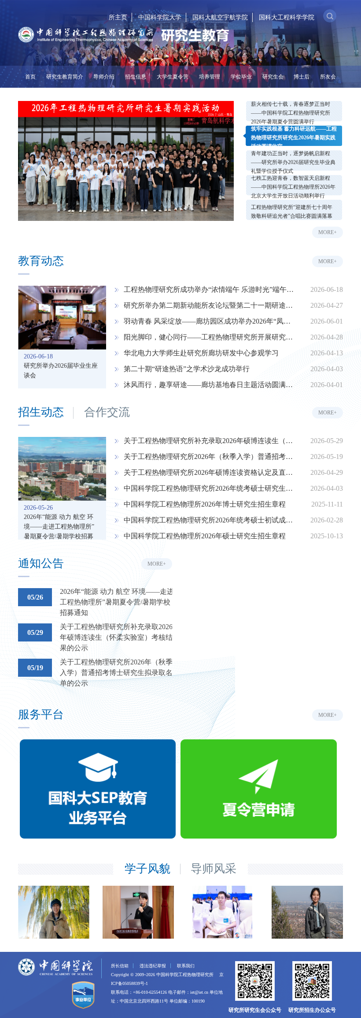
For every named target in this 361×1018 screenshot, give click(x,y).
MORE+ (327, 232)
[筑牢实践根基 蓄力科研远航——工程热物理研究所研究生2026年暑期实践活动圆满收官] (126, 161)
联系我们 (186, 965)
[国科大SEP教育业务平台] (98, 790)
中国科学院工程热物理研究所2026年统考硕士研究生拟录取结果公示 (209, 488)
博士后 (301, 77)
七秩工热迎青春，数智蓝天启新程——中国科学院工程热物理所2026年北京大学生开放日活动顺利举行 (293, 187)
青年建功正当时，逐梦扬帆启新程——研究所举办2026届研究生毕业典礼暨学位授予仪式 (293, 162)
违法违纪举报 (153, 965)
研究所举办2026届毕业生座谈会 (61, 369)
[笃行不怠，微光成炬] (308, 912)
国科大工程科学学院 (286, 17)
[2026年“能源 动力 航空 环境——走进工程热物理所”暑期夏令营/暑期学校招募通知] (62, 469)
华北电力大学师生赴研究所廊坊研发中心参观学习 (201, 353)
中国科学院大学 (159, 17)
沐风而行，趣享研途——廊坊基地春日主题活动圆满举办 (209, 384)
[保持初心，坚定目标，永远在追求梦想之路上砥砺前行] (224, 912)
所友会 (328, 77)
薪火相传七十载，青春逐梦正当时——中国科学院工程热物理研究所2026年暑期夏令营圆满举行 (290, 113)
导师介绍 (103, 77)
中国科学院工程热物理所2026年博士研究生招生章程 (205, 504)
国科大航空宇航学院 (220, 17)
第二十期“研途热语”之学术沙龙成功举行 (187, 369)
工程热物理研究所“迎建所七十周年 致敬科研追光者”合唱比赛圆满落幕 (291, 211)
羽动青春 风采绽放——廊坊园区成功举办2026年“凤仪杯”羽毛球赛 (209, 321)
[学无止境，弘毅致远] (55, 912)
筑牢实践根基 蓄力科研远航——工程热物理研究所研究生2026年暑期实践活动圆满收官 (294, 137)
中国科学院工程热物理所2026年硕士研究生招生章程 (205, 536)
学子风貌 (147, 869)
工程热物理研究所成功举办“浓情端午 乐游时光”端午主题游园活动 (209, 289)
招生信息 (135, 77)
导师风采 (213, 869)
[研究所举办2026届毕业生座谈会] (62, 318)
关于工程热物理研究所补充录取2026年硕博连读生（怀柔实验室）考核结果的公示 (209, 440)
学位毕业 (241, 77)
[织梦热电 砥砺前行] (139, 912)
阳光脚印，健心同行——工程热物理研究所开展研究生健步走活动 (209, 337)
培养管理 (209, 77)
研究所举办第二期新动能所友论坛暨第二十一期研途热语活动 (209, 305)
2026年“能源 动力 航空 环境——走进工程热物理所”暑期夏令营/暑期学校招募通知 (59, 521)
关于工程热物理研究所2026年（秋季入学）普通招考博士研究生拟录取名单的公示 (209, 456)
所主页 (118, 17)
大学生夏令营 (172, 77)
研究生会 (273, 77)
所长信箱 (120, 965)
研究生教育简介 (64, 77)
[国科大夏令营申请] (258, 790)
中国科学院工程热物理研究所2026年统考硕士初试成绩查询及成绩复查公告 (209, 520)
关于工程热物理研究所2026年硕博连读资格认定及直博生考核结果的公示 (209, 472)
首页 (30, 77)
